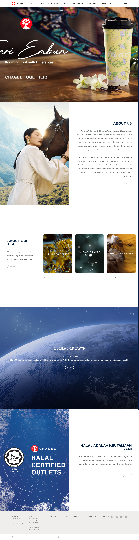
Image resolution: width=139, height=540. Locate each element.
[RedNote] (121, 517)
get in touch (113, 537)
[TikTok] (126, 517)
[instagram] (117, 517)
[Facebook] (112, 517)
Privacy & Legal (122, 537)
